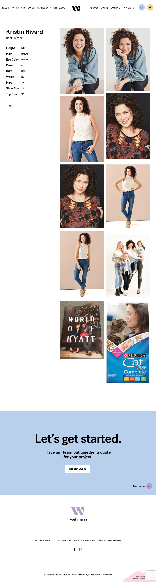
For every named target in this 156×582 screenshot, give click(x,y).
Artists (21, 8)
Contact (116, 8)
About (63, 8)
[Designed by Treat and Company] (139, 575)
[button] (142, 486)
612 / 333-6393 (107, 575)
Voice (31, 8)
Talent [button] (6, 8)
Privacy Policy (44, 540)
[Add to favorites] (11, 106)
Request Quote (99, 8)
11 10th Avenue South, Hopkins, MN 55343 (87, 575)
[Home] (76, 13)
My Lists (129, 8)
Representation (47, 8)
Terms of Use (63, 540)
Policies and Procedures (89, 540)
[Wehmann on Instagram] (80, 549)
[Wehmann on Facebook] (75, 549)
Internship (114, 540)
